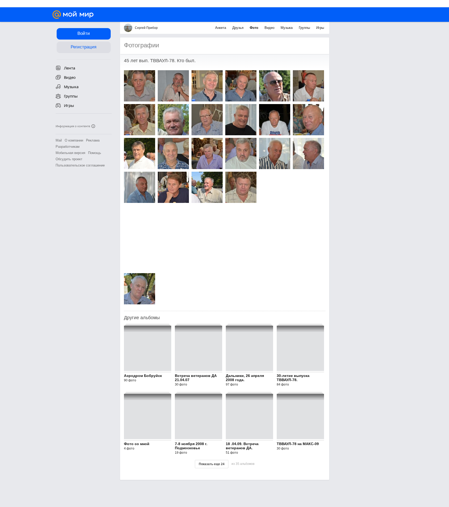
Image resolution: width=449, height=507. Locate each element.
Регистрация (83, 46)
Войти (83, 33)
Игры (320, 28)
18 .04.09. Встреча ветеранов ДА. (242, 446)
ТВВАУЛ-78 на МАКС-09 (298, 444)
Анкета (221, 28)
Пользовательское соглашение (80, 165)
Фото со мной (136, 444)
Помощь (94, 153)
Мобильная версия (70, 153)
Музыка (287, 28)
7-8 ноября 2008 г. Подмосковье (191, 446)
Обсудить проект (69, 159)
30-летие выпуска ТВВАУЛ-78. (293, 378)
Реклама (93, 140)
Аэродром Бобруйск (143, 376)
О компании (74, 140)
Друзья (238, 28)
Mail (59, 140)
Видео (270, 28)
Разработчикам (68, 147)
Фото (254, 28)
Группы (305, 28)
